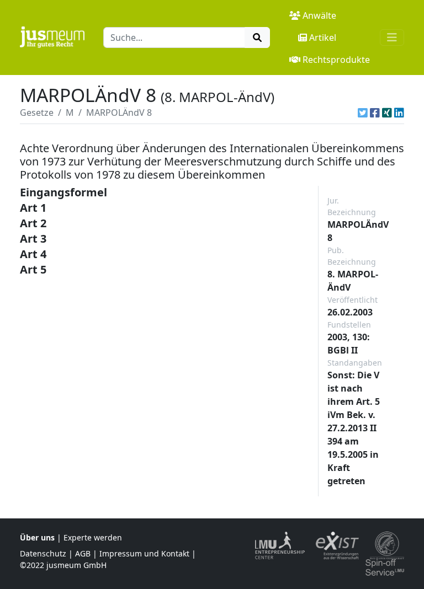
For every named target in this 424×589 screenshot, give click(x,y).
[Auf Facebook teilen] (375, 112)
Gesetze (37, 112)
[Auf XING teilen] (387, 112)
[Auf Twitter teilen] (363, 112)
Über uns (37, 537)
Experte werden (92, 537)
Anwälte (319, 15)
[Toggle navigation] (392, 37)
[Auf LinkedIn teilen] (399, 112)
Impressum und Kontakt (144, 553)
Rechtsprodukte (336, 59)
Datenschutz (43, 553)
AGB (83, 553)
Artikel (322, 37)
